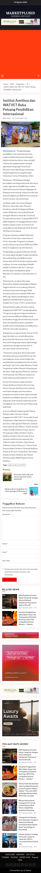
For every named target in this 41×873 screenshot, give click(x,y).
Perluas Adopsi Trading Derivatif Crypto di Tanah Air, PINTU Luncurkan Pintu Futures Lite (28, 839)
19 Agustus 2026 (26, 847)
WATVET (22, 465)
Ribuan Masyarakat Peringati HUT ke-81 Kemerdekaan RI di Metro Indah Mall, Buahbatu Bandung (27, 805)
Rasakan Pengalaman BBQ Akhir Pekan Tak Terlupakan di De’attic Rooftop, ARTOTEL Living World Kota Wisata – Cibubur (27, 773)
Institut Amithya (13, 465)
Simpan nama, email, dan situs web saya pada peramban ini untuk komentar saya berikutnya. (21, 572)
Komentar (6, 514)
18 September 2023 (20, 118)
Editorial (8, 118)
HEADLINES (10, 854)
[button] (2, 76)
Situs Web (6, 561)
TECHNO (14, 857)
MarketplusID (20, 13)
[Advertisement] (20, 51)
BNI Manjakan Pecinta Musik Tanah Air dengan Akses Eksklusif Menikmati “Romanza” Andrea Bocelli (28, 600)
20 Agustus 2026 (26, 813)
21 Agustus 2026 (26, 608)
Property (35, 857)
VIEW (20, 860)
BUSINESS (20, 854)
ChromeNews (15, 870)
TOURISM (5, 857)
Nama (5, 544)
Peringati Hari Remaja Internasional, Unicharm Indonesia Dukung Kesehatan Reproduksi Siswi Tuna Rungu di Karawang (28, 823)
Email (4, 552)
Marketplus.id (9, 151)
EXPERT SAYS (25, 857)
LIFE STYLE (30, 854)
